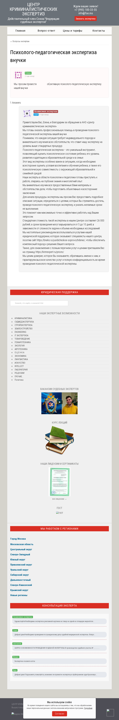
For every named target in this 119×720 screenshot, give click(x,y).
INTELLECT (19, 366)
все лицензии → (59, 499)
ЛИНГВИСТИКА (21, 359)
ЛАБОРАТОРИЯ (21, 369)
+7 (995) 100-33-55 (85, 9)
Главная (20, 30)
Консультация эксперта (59, 605)
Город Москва (18, 538)
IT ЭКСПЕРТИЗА (21, 335)
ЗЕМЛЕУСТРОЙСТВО (24, 328)
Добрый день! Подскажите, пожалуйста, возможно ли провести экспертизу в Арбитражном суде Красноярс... (56, 675)
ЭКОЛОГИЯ (20, 345)
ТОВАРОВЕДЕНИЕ (22, 339)
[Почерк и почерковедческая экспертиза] (59, 454)
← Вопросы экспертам (19, 41)
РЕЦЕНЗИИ (19, 373)
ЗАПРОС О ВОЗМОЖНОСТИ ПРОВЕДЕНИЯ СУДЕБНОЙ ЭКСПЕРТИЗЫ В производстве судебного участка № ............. (57, 648)
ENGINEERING (20, 332)
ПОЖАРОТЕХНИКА (23, 342)
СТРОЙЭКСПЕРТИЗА (23, 325)
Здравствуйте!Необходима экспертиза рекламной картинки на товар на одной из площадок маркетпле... (54, 621)
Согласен (59, 713)
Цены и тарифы (72, 30)
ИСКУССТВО (20, 363)
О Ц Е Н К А (19, 352)
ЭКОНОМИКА (20, 356)
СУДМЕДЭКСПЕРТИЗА (24, 322)
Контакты (98, 30)
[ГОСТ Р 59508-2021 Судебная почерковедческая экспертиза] (59, 513)
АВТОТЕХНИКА (21, 349)
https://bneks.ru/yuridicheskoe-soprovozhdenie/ (61, 240)
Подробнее (88, 708)
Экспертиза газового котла (25, 661)
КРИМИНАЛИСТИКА (23, 318)
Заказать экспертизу (85, 18)
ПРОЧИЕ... (19, 376)
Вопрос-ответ (46, 30)
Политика (19, 380)
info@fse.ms (86, 13)
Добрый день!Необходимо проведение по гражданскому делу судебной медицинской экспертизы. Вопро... (55, 635)
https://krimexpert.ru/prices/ (50, 251)
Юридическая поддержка (59, 292)
